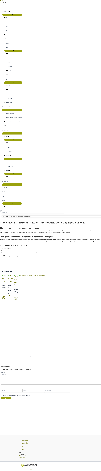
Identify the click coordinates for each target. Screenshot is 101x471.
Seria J (9, 58)
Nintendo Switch (11, 176)
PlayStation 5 (10, 166)
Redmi (9, 89)
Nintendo (7, 170)
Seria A (9, 53)
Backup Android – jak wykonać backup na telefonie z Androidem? (34, 356)
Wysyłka (4, 191)
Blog (3, 196)
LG (6, 30)
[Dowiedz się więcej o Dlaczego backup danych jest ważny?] (16, 282)
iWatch (7, 22)
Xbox (7, 136)
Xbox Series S (10, 147)
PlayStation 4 (10, 162)
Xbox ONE (10, 143)
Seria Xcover (10, 75)
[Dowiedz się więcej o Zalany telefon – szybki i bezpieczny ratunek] (4, 281)
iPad (6, 187)
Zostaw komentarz (16, 296)
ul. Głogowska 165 (22, 455)
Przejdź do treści (3, 0)
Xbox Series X (10, 151)
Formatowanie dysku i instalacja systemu (14, 117)
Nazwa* (2, 388)
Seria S (9, 70)
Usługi (3, 296)
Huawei (7, 26)
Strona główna (24, 439)
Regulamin (8, 206)
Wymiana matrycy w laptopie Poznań (13, 125)
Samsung (7, 47)
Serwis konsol (5, 130)
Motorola (7, 34)
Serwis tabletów (5, 181)
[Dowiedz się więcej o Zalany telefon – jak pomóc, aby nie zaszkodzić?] (10, 281)
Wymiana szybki (9, 102)
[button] (9, 11)
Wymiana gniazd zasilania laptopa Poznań (14, 121)
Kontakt (3, 200)
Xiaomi (7, 79)
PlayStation (8, 155)
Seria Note (10, 66)
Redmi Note (10, 98)
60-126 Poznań (22, 457)
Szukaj (1, 210)
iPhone (7, 17)
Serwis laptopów (5, 106)
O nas (3, 7)
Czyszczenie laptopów (10, 113)
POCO (9, 85)
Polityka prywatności (34, 469)
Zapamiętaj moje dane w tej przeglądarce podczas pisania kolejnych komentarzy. (16, 395)
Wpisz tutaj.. (3, 372)
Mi (8, 94)
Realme (7, 43)
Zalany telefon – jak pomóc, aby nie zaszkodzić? (10, 288)
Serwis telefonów (5, 11)
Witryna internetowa (47, 388)
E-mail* (24, 388)
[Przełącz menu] (12, 15)
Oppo (7, 38)
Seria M (9, 62)
